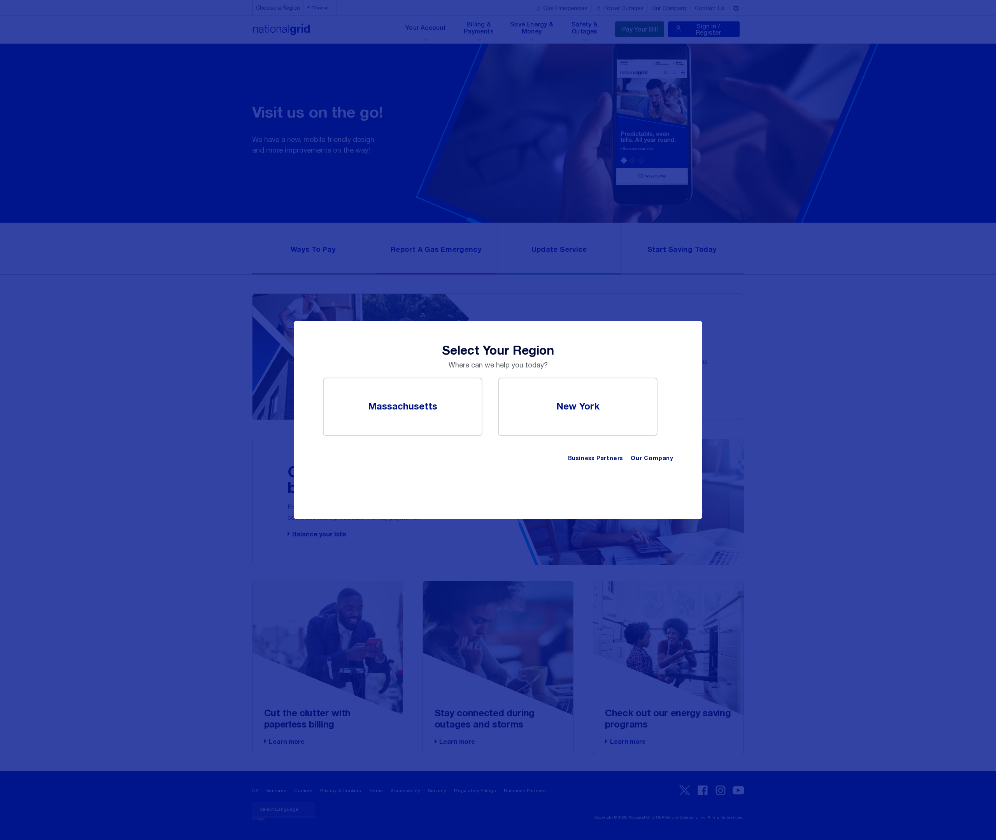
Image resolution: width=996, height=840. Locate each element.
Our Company (652, 458)
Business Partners (595, 458)
